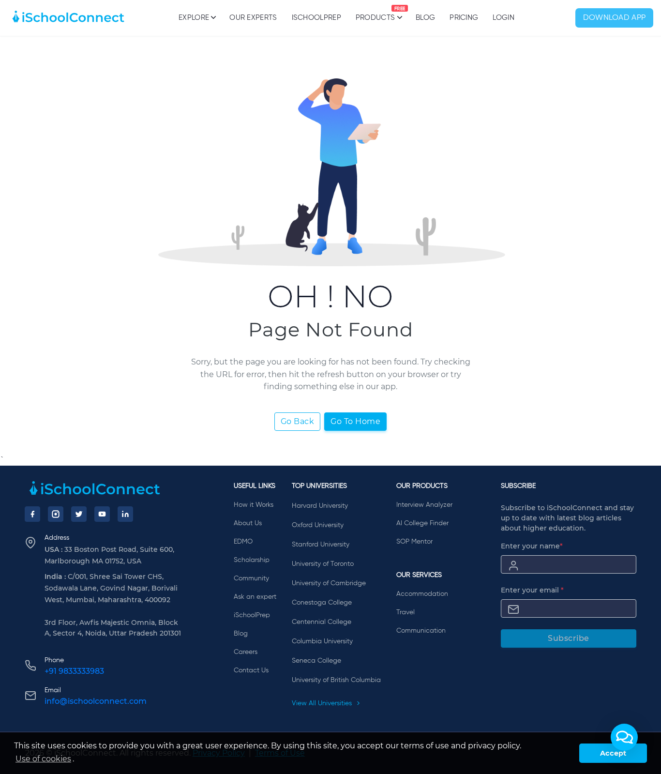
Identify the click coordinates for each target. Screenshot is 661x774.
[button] (624, 737)
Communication (421, 630)
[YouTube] (102, 514)
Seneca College (316, 660)
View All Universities (323, 703)
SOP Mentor (414, 541)
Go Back (298, 421)
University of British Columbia (336, 680)
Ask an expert (255, 596)
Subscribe (568, 638)
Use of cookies (43, 758)
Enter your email (532, 590)
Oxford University (318, 525)
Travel (405, 612)
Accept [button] (613, 753)
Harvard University (320, 505)
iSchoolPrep (316, 17)
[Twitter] (79, 514)
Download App (614, 18)
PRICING (464, 17)
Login (503, 17)
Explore (194, 17)
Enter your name (532, 546)
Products (375, 14)
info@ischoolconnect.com (96, 701)
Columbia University (322, 641)
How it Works (253, 504)
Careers (245, 652)
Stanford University (320, 544)
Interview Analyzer (424, 504)
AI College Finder (422, 523)
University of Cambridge (329, 583)
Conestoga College (322, 602)
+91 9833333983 (74, 671)
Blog (425, 17)
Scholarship (252, 560)
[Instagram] (55, 514)
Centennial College (321, 622)
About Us (248, 523)
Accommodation (422, 594)
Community (251, 578)
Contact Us (251, 670)
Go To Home (355, 421)
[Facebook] (32, 514)
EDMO (243, 541)
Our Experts (253, 17)
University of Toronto (323, 564)
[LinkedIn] (125, 514)
